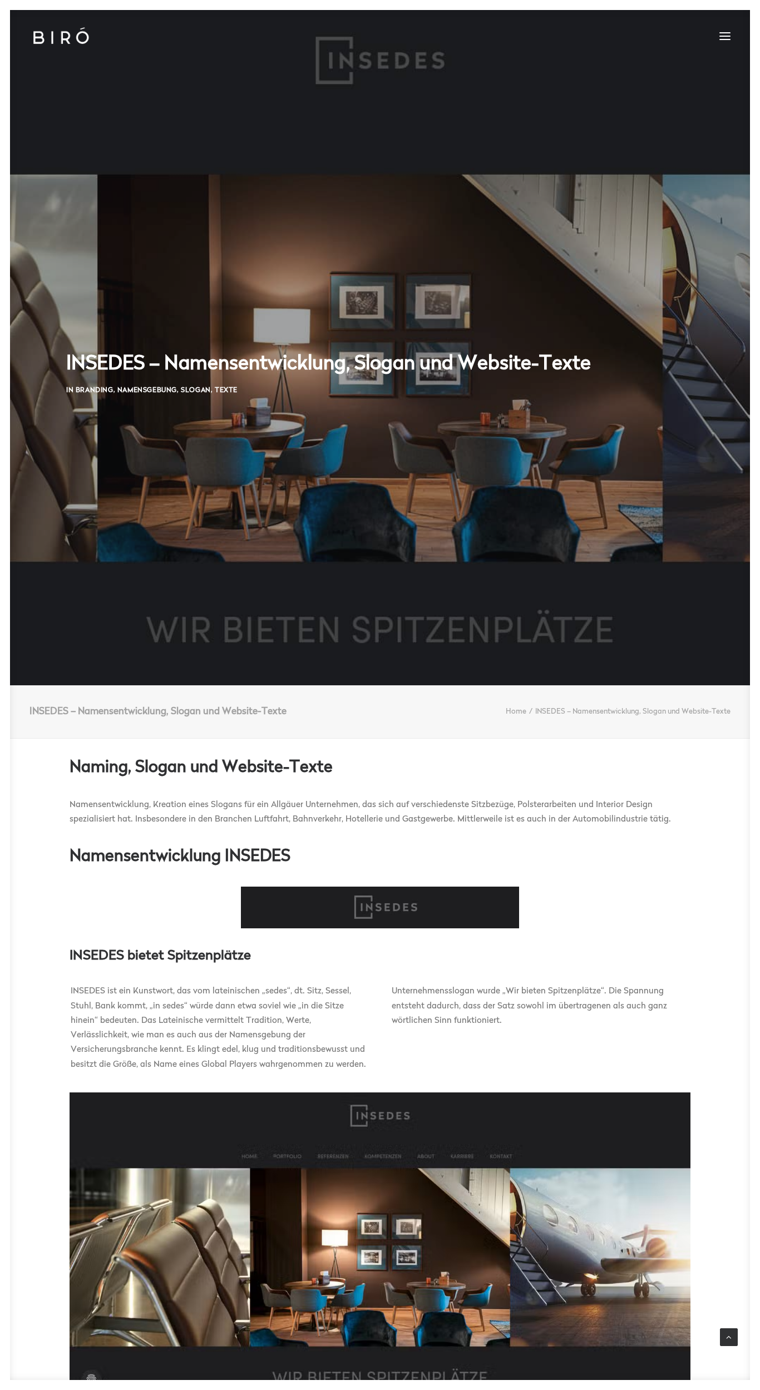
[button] (725, 36)
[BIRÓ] (60, 36)
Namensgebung (147, 390)
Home (516, 711)
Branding (94, 390)
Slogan (196, 390)
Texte (226, 390)
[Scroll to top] (729, 1337)
